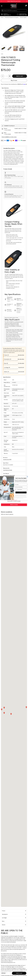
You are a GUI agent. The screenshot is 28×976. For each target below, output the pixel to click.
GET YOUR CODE (21, 492)
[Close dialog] (27, 476)
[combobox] (16, 489)
